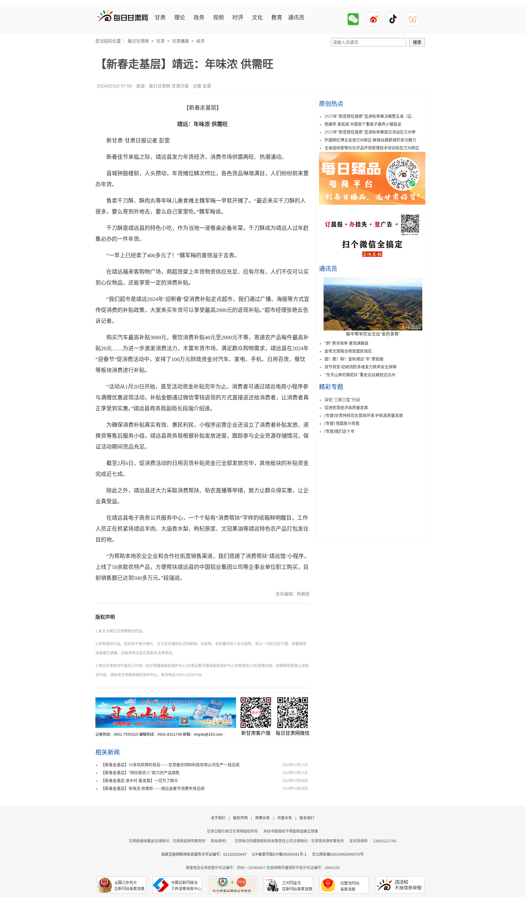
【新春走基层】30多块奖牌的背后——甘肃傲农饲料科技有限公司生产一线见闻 (170, 764)
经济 (200, 41)
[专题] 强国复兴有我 (341, 423)
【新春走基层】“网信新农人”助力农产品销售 (140, 772)
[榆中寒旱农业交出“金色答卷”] (373, 329)
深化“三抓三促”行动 (342, 399)
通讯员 (296, 18)
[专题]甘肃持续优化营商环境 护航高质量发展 (363, 415)
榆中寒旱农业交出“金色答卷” (373, 333)
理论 (179, 18)
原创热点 (331, 104)
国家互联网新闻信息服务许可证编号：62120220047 (206, 854)
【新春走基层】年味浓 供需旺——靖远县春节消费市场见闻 (152, 788)
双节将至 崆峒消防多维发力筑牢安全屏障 (360, 367)
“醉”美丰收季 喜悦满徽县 (346, 343)
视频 (218, 18)
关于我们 (218, 818)
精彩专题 (331, 387)
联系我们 (307, 818)
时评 (237, 18)
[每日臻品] (372, 203)
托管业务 (284, 818)
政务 (199, 18)
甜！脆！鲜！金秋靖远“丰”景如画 (353, 359)
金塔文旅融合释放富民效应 (348, 351)
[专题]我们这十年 (339, 431)
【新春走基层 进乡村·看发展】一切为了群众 (139, 780)
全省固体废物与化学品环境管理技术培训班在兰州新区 (371, 148)
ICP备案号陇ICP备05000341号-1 (279, 854)
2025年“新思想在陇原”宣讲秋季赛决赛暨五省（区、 (370, 116)
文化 (257, 18)
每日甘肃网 (138, 41)
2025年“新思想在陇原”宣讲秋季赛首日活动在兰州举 (370, 132)
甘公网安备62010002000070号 (338, 854)
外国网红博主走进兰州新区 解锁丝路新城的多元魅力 (370, 140)
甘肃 (160, 18)
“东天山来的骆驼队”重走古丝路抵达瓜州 (359, 374)
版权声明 (105, 617)
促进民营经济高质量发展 (346, 407)
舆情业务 (262, 818)
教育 (276, 18)
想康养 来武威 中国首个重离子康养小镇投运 (362, 124)
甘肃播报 (180, 41)
